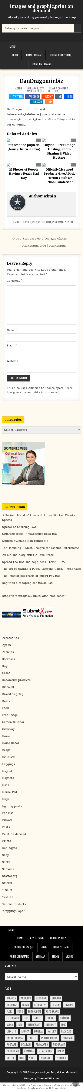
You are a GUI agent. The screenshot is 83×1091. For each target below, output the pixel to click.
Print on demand (42, 64)
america (11, 998)
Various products (14, 904)
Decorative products (16, 680)
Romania (29, 1051)
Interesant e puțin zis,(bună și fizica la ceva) (23, 147)
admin (18, 88)
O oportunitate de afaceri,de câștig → (42, 238)
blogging (41, 998)
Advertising (37, 938)
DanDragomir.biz (41, 81)
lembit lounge (52, 1088)
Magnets (8, 778)
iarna (10, 1024)
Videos (69, 956)
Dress (6, 701)
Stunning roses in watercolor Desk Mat (29, 534)
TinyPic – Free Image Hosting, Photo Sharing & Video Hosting (59, 151)
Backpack (8, 659)
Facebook (34, 96)
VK (60, 96)
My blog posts (35, 91)
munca (25, 1031)
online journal (15, 1038)
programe (58, 222)
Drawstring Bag (12, 694)
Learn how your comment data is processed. (40, 390)
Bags (5, 666)
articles (26, 998)
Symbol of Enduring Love (19, 527)
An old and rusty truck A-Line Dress (28, 555)
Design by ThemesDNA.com (41, 1078)
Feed (5, 708)
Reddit (49, 96)
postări (26, 1044)
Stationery (9, 876)
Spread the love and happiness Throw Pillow (33, 562)
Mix (50, 101)
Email (12, 345)
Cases (6, 673)
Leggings (8, 764)
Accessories (10, 638)
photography (49, 1038)
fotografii (13, 1018)
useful (10, 1058)
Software (8, 869)
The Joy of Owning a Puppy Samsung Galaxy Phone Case (41, 569)
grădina (64, 1018)
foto (20, 1011)
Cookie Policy (58, 938)
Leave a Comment (58, 88)
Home (15, 55)
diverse (69, 1005)
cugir (25, 1005)
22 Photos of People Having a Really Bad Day (24, 174)
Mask (5, 785)
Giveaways (9, 729)
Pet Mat (7, 813)
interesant (44, 222)
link (63, 1024)
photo (32, 1038)
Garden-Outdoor (13, 722)
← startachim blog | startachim (42, 245)
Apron (6, 645)
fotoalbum (34, 1011)
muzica (38, 1031)
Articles (8, 652)
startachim (45, 1051)
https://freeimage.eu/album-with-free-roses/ (34, 596)
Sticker (7, 883)
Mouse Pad (9, 792)
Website (13, 361)
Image (6, 750)
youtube (61, 1058)
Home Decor (10, 743)
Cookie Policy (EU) (60, 55)
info (34, 222)
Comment (14, 281)
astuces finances (13, 1085)
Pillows (7, 820)
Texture (7, 897)
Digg (70, 96)
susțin (69, 222)
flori (9, 1011)
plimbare (68, 1038)
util (21, 1058)
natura (52, 1031)
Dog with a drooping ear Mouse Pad (27, 583)
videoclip (45, 1058)
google (51, 1018)
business (12, 1005)
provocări (13, 1051)
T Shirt (7, 890)
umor (60, 1051)
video (32, 1058)
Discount (8, 687)
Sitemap (40, 956)
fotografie (52, 1011)
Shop (5, 855)
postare (11, 1044)
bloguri (26, 222)
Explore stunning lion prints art (25, 541)
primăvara (42, 1044)
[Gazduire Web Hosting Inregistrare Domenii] (23, 484)
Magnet (7, 771)
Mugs (5, 799)
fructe (38, 1018)
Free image (10, 715)
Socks (6, 862)
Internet (51, 1024)
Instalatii (8, 757)
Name (12, 330)
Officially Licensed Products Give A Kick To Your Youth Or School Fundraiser (59, 176)
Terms (55, 956)
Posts (6, 827)
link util (11, 1031)
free (26, 1018)
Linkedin (38, 101)
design (56, 1005)
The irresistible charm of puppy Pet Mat (31, 576)
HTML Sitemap (34, 55)
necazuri (66, 1031)
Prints (6, 841)
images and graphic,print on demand (41, 8)
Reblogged (9, 848)
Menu (13, 46)
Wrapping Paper (13, 911)
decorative (40, 1005)
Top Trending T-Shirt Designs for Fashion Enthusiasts (40, 548)
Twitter (18, 96)
